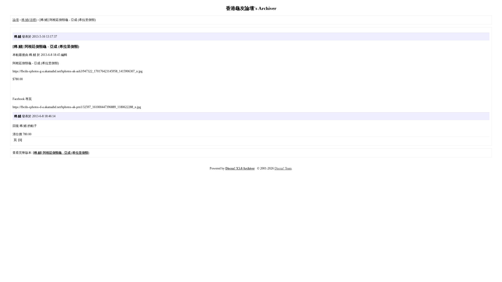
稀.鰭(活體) (29, 20)
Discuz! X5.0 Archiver (240, 168)
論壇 (16, 20)
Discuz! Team (283, 168)
